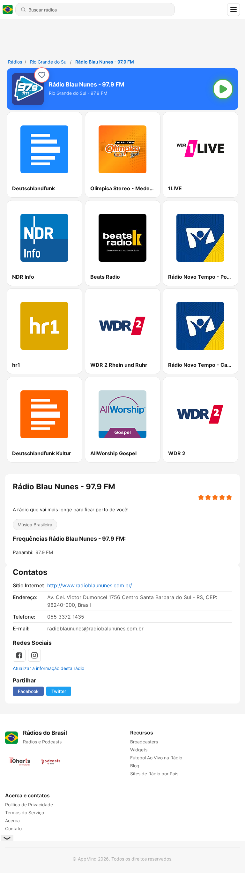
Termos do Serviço (24, 812)
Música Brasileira (35, 524)
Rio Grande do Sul (48, 61)
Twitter (58, 691)
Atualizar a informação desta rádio (48, 668)
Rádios (15, 61)
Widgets (138, 749)
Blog (134, 765)
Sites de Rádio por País (154, 773)
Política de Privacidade (29, 804)
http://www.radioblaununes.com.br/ (89, 585)
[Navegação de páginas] (233, 9)
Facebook (28, 691)
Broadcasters (144, 741)
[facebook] (19, 655)
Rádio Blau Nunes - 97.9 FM (104, 61)
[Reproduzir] (223, 89)
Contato (13, 828)
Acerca (12, 820)
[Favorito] (41, 75)
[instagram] (34, 655)
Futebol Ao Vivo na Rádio (156, 757)
